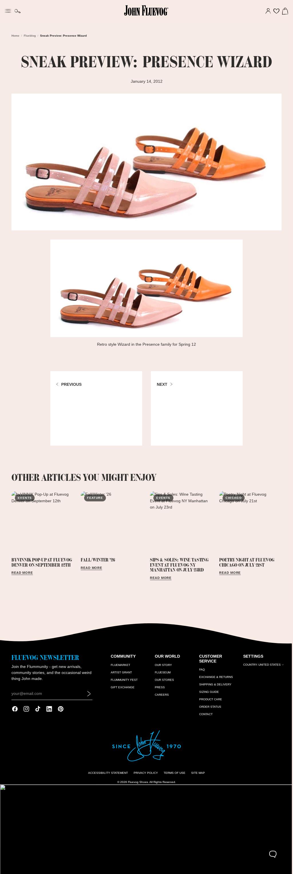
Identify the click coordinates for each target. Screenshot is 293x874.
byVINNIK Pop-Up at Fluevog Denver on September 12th (41, 560)
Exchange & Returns (214, 677)
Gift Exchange (122, 688)
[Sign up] (88, 694)
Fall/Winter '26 (97, 557)
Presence (149, 343)
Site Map (196, 773)
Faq (200, 670)
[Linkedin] (49, 709)
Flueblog (30, 35)
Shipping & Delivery (213, 685)
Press (159, 688)
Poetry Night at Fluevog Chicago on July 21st (244, 560)
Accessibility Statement (106, 773)
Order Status (208, 707)
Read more (22, 570)
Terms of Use (173, 773)
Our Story (162, 665)
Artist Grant (120, 673)
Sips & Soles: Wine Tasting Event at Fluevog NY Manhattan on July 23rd (178, 563)
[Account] (265, 11)
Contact (204, 715)
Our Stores (163, 680)
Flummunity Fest (123, 680)
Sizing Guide (207, 692)
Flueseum (161, 673)
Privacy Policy (144, 773)
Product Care (208, 700)
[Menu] (8, 10)
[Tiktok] (37, 709)
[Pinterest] (60, 709)
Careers (161, 695)
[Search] (18, 11)
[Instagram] (26, 709)
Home (15, 35)
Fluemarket (119, 665)
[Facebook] (14, 709)
